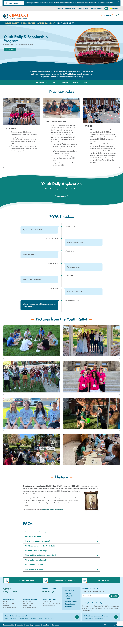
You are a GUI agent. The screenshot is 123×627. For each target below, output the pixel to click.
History (75, 82)
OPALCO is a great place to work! (96, 617)
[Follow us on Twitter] (46, 592)
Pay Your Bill (104, 580)
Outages (107, 15)
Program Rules (41, 82)
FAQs (85, 82)
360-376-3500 (96, 8)
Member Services (28, 23)
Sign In (117, 15)
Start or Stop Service (65, 580)
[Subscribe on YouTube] (49, 592)
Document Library (71, 601)
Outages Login (55, 625)
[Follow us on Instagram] (53, 592)
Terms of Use (20, 625)
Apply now (10, 49)
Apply (54, 82)
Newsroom (68, 606)
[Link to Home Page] (15, 16)
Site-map (37, 625)
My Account (68, 593)
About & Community (65, 23)
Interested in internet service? (29, 617)
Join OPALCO (83, 8)
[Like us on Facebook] (43, 592)
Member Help (70, 8)
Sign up (114, 596)
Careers (67, 598)
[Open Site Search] (106, 8)
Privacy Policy (29, 625)
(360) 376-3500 (10, 592)
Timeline (65, 82)
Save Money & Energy (46, 23)
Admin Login (46, 625)
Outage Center (70, 604)
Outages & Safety (12, 23)
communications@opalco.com (52, 509)
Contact (60, 8)
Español (115, 8)
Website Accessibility (8, 625)
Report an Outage (26, 580)
